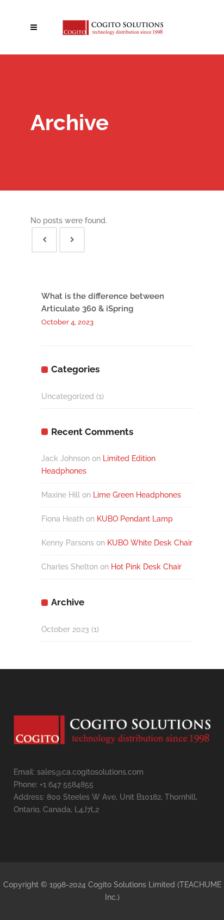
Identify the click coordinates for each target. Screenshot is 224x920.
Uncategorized (67, 396)
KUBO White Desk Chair (149, 542)
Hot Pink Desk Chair (146, 566)
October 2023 (65, 629)
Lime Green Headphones (137, 494)
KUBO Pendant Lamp (135, 518)
